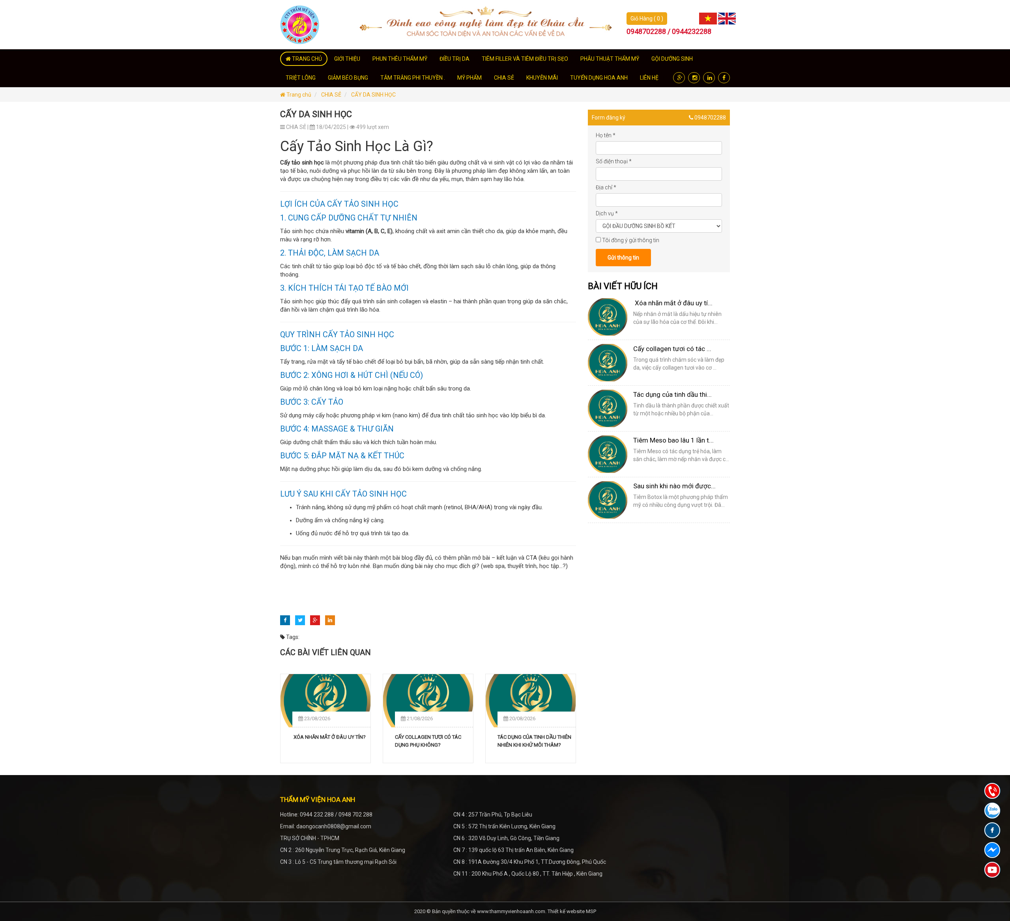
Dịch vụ (607, 213)
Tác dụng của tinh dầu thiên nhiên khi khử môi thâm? (534, 741)
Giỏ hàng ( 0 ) (646, 18)
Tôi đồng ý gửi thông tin (630, 240)
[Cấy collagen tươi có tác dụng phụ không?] (428, 700)
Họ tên (605, 135)
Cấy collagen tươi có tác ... (672, 349)
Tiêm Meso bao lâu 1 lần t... (673, 440)
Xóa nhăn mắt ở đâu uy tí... (673, 303)
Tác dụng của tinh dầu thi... (672, 394)
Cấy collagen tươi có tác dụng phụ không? (428, 741)
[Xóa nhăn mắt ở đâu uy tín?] (325, 700)
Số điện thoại (614, 161)
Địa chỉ (606, 187)
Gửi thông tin (623, 257)
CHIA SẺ (331, 95)
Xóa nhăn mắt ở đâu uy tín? (329, 737)
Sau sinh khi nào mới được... (674, 486)
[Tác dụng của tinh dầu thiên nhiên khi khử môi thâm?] (531, 700)
